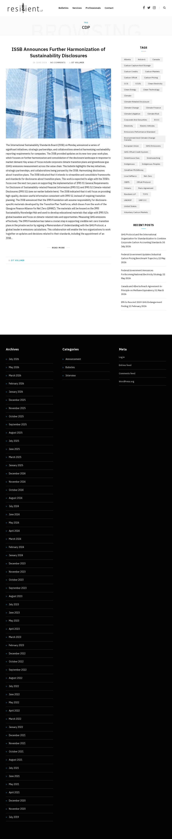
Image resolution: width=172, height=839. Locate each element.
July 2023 (14, 604)
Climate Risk (153, 113)
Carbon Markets (152, 71)
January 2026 (16, 391)
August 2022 (15, 677)
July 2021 (14, 767)
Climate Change (131, 107)
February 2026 (16, 383)
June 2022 (14, 694)
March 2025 (15, 457)
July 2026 (14, 359)
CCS (126, 83)
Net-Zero (148, 176)
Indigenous (129, 164)
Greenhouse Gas (132, 158)
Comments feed (127, 373)
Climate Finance (153, 107)
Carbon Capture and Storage (137, 65)
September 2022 (18, 669)
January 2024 (16, 555)
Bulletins (63, 8)
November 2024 (17, 481)
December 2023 (17, 563)
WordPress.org (126, 381)
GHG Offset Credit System (136, 152)
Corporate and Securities (135, 119)
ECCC (156, 119)
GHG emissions (153, 146)
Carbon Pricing (151, 77)
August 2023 (15, 596)
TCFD (145, 194)
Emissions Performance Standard (139, 132)
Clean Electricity (155, 83)
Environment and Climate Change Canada (139, 139)
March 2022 (15, 718)
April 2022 (14, 710)
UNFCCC (143, 200)
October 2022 (16, 661)
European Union (131, 146)
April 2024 (14, 530)
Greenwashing (153, 158)
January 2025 (16, 465)
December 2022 (17, 653)
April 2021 (14, 792)
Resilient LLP (130, 194)
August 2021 (15, 759)
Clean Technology (151, 89)
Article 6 (141, 59)
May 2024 (14, 522)
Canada (156, 59)
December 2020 (17, 800)
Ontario (127, 188)
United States (130, 206)
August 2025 (15, 432)
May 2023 (14, 620)
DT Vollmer (78, 62)
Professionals (93, 8)
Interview (71, 375)
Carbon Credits (131, 71)
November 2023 (17, 571)
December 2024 (17, 473)
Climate (127, 95)
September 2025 (18, 424)
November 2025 (17, 408)
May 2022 (14, 702)
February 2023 (16, 645)
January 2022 (16, 727)
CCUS (138, 83)
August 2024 (15, 498)
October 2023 (16, 579)
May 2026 (14, 367)
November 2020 (17, 808)
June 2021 (14, 776)
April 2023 (14, 628)
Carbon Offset (130, 77)
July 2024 (14, 506)
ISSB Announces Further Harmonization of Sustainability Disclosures (58, 52)
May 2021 (14, 784)
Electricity (128, 126)
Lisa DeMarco (130, 176)
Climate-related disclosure (136, 101)
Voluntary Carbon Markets (136, 212)
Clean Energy (130, 89)
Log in (122, 357)
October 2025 (16, 416)
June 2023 (14, 612)
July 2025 (14, 440)
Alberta (127, 59)
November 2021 (17, 743)
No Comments (57, 62)
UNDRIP (128, 200)
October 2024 (16, 489)
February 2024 (16, 547)
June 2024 (14, 514)
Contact (109, 8)
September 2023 (18, 587)
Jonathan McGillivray (133, 170)
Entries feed (125, 365)
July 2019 (14, 817)
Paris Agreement (145, 188)
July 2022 (14, 686)
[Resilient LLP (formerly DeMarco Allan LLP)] (25, 8)
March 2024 (15, 538)
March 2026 (15, 375)
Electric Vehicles (147, 126)
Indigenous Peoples (151, 164)
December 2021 (17, 735)
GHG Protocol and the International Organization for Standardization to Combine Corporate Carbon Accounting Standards (143, 238)
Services (77, 8)
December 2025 (17, 399)
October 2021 (16, 751)
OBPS (127, 182)
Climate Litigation (132, 113)
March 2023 (15, 637)
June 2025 (14, 449)
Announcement (73, 359)
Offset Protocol (143, 182)
